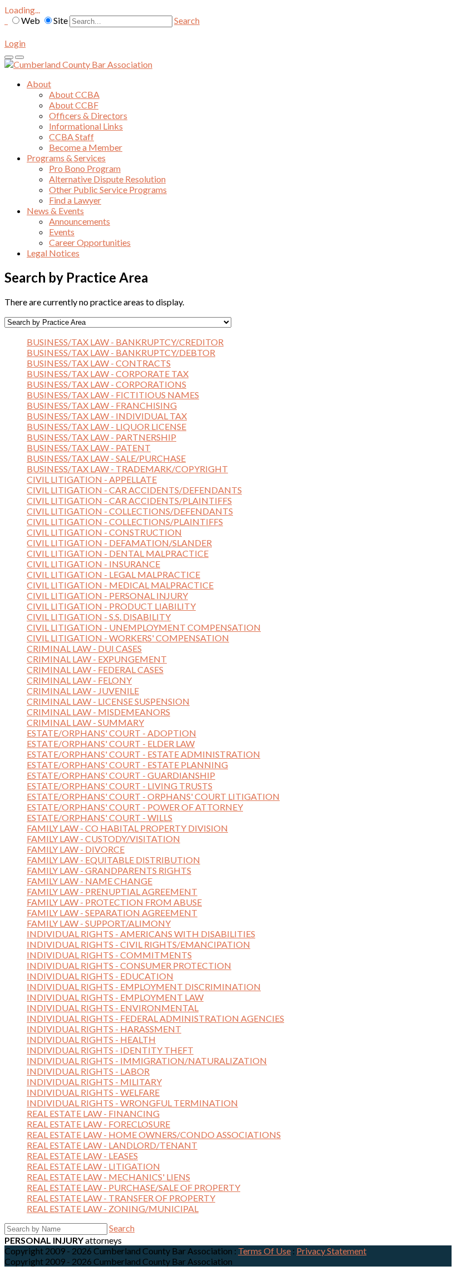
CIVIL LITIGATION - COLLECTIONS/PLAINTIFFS (125, 521)
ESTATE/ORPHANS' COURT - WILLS (99, 817)
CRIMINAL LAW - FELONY (79, 680)
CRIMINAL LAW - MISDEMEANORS (98, 711)
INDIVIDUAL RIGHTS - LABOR (88, 1071)
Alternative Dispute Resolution (107, 179)
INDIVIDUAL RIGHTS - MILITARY (94, 1081)
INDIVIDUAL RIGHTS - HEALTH (91, 1039)
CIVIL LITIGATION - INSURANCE (93, 563)
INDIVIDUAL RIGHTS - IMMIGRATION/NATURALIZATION (147, 1060)
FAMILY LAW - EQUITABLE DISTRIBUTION (113, 859)
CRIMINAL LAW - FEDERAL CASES (95, 669)
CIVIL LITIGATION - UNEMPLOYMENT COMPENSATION (144, 627)
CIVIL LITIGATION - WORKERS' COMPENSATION (128, 637)
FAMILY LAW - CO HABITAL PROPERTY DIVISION (127, 828)
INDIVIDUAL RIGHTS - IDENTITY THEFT (110, 1050)
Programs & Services (66, 157)
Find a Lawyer (75, 200)
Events (62, 231)
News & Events (55, 210)
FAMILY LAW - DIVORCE (76, 849)
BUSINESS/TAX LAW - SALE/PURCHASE (106, 458)
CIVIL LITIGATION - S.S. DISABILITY (99, 616)
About (39, 83)
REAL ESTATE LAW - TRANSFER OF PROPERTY (121, 1198)
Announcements (79, 221)
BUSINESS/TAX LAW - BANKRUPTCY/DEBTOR (121, 352)
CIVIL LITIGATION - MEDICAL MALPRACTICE (120, 585)
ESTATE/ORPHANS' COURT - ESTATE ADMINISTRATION (143, 754)
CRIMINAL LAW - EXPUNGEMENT (97, 659)
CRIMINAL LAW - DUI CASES (84, 648)
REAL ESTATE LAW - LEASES (82, 1155)
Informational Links (86, 126)
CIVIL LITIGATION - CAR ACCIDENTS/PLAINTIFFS (129, 500)
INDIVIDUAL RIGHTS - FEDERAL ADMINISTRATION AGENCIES (155, 1018)
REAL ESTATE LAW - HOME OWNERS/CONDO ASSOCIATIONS (154, 1134)
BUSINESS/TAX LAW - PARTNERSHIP (101, 437)
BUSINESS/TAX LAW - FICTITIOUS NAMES (113, 394)
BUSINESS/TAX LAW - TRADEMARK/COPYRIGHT (127, 468)
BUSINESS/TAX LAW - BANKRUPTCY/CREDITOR (125, 342)
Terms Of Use (264, 1250)
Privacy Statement (331, 1250)
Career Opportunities (90, 242)
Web (30, 20)
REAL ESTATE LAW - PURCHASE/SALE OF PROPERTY (133, 1187)
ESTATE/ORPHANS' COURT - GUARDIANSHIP (121, 775)
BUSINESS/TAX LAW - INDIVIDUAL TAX (107, 416)
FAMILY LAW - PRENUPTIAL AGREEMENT (112, 891)
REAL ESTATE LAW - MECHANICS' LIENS (108, 1176)
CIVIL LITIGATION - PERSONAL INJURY (107, 595)
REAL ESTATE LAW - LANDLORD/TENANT (112, 1145)
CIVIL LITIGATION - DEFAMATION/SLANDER (119, 542)
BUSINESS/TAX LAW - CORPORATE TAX (108, 373)
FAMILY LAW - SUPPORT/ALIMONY (99, 923)
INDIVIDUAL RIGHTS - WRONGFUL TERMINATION (132, 1102)
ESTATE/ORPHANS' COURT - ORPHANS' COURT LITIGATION (153, 796)
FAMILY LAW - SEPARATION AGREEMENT (112, 912)
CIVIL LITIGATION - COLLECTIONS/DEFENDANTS (130, 511)
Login (15, 43)
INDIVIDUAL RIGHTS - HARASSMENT (104, 1028)
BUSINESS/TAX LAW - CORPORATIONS (106, 384)
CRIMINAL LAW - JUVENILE (83, 690)
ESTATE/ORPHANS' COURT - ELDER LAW (111, 743)
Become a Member (85, 147)
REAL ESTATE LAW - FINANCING (93, 1113)
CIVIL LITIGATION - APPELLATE (92, 479)
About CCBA (74, 94)
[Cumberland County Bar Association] (78, 64)
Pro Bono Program (85, 168)
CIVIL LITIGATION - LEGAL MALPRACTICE (113, 574)
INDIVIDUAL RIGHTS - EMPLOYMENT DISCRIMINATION (144, 986)
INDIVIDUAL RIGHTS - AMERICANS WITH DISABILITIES (141, 933)
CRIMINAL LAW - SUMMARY (85, 722)
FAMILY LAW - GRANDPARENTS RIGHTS (109, 870)
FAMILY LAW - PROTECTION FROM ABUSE (114, 902)
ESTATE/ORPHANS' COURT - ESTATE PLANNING (127, 764)
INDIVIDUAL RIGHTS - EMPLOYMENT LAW (115, 997)
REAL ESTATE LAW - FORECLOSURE (98, 1124)
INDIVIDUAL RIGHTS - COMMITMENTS (109, 954)
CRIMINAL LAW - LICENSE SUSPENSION (108, 701)
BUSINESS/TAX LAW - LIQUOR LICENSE (106, 426)
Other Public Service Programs (108, 189)
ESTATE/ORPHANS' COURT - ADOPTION (111, 733)
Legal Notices (53, 253)
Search (187, 20)
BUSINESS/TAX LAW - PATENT (89, 447)
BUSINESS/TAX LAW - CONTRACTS (99, 363)
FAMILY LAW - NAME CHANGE (89, 881)
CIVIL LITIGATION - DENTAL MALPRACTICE (118, 553)
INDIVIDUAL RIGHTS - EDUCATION (100, 976)
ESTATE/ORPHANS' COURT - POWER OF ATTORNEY (135, 807)
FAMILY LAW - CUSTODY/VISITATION (103, 838)
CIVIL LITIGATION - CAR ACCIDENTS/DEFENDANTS (134, 489)
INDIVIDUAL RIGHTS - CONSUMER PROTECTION (129, 965)
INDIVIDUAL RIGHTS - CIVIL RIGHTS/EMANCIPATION (138, 944)
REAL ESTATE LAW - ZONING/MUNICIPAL (113, 1208)
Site (60, 20)
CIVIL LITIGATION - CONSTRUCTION (104, 532)
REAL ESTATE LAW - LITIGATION (93, 1166)
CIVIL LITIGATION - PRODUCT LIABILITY (111, 606)
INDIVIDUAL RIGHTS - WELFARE (93, 1092)
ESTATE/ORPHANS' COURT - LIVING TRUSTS (119, 785)
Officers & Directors (88, 115)
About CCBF (73, 105)
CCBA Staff (71, 136)
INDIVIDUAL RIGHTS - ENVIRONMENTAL (113, 1007)
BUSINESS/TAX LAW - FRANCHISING (102, 405)
